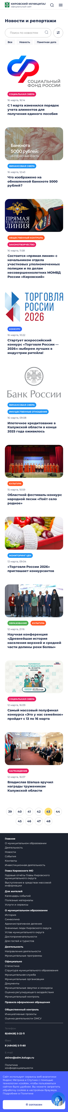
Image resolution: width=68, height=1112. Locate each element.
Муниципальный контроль (22, 996)
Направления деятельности (23, 951)
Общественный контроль (26, 237)
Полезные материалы (19, 900)
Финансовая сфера (22, 166)
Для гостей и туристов (19, 941)
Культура (15, 483)
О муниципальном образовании (26, 843)
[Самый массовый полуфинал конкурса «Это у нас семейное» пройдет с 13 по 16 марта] (34, 676)
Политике (27, 1093)
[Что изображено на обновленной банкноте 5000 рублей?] (34, 143)
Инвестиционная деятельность (25, 865)
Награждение (18, 771)
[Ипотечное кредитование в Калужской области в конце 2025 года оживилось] (34, 382)
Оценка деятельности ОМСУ (23, 1018)
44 (58, 811)
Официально (13, 961)
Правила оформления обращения (27, 1002)
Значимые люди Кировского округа (28, 928)
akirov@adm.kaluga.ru (19, 1057)
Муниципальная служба (20, 974)
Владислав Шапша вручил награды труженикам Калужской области (30, 786)
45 (20, 821)
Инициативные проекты (20, 1014)
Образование (18, 623)
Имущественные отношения (28, 411)
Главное (10, 838)
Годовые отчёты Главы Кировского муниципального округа (27, 877)
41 (29, 811)
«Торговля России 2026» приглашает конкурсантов (30, 569)
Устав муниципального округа (24, 932)
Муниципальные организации (24, 979)
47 (39, 821)
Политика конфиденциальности (19, 1067)
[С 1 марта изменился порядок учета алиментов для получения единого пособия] (34, 71)
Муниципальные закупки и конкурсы (29, 987)
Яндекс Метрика (13, 1080)
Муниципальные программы (23, 955)
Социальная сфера (22, 94)
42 (39, 811)
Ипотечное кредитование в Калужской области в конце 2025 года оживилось (32, 427)
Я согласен (34, 1104)
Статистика (12, 966)
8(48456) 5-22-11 (15, 1033)
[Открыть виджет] (58, 1099)
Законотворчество (22, 244)
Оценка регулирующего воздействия (29, 992)
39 (10, 811)
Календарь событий (18, 895)
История (10, 914)
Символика (12, 919)
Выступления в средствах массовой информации (28, 884)
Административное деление (23, 923)
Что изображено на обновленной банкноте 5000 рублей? (32, 181)
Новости (10, 852)
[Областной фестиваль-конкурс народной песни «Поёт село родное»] (34, 461)
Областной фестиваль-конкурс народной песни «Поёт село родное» (34, 499)
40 (20, 811)
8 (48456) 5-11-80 (15, 1045)
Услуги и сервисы (16, 904)
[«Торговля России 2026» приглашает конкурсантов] (34, 533)
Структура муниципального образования (31, 970)
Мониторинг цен (20, 555)
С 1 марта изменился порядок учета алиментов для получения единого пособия (33, 110)
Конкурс (14, 329)
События (10, 856)
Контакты (11, 860)
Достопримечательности (21, 936)
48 (48, 821)
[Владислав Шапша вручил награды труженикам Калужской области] (34, 748)
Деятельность (14, 847)
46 (29, 821)
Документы (12, 983)
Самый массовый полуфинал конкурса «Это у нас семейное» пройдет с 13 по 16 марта (35, 714)
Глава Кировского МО (19, 870)
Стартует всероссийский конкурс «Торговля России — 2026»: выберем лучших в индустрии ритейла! (33, 346)
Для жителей (13, 891)
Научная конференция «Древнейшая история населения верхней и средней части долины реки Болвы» (34, 641)
